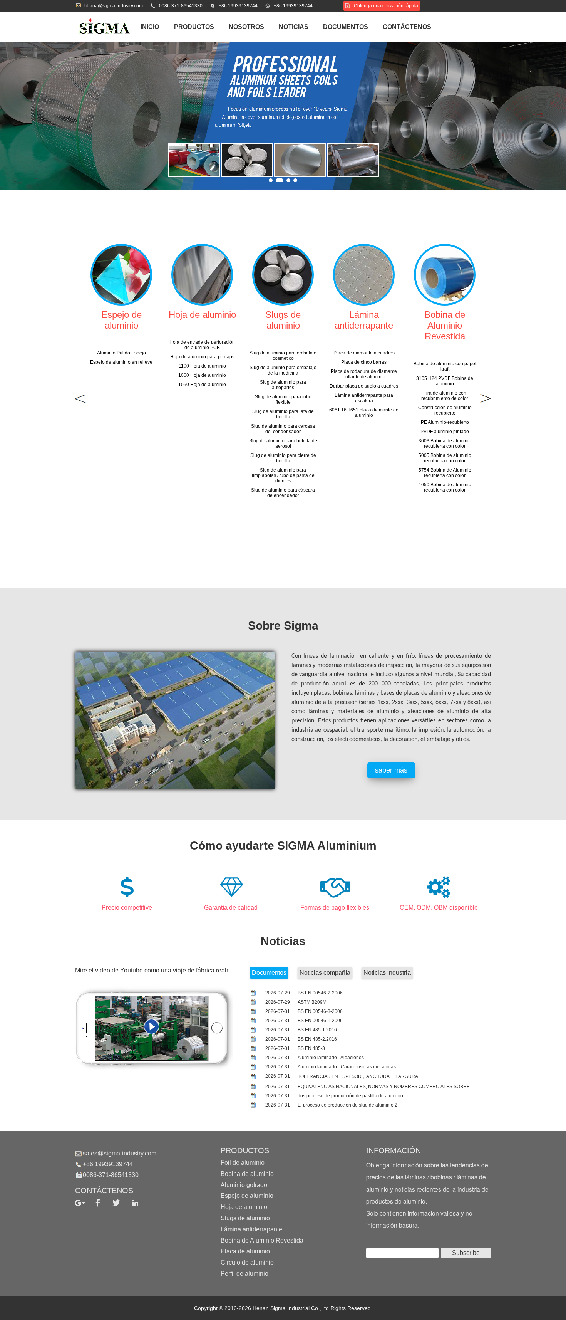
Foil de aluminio (243, 1162)
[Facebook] (103, 1203)
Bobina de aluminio (247, 1174)
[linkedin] (140, 1203)
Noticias (293, 27)
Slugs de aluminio (245, 1218)
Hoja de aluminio (244, 1207)
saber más (391, 770)
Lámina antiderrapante (251, 1229)
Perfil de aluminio (244, 1273)
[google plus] (84, 1203)
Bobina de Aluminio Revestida (262, 1240)
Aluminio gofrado (244, 1184)
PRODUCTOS (194, 27)
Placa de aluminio (245, 1251)
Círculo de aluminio (247, 1262)
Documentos (345, 27)
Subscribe (466, 1252)
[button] (271, 180)
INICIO (150, 27)
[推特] (121, 1203)
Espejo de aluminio (247, 1195)
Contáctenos (407, 27)
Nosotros (246, 27)
